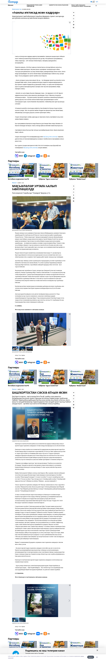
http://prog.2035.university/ (50, 136)
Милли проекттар (16, 9)
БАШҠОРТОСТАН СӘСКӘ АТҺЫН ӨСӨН (58, 5)
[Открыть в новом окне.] (19, 155)
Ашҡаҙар (13, 1)
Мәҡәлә (10, 5)
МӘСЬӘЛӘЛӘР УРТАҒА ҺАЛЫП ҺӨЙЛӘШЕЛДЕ (34, 5)
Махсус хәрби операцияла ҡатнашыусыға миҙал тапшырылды (81, 5)
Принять (90, 657)
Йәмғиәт (14, 182)
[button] (69, 329)
